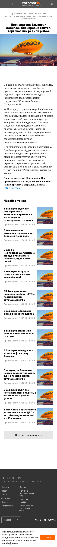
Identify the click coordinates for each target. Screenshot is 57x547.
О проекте (23, 487)
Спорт (4, 491)
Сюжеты (5, 502)
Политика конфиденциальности (26, 493)
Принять (47, 537)
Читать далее (28, 216)
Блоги (4, 494)
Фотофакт (5, 498)
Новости (5, 487)
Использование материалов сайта (26, 508)
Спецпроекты (7, 506)
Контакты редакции (23, 501)
